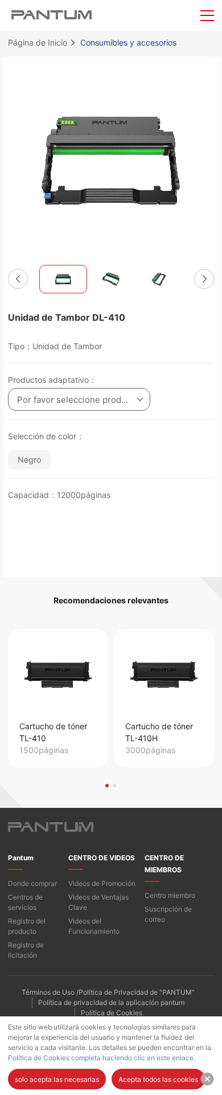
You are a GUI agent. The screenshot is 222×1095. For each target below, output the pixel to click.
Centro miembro (170, 895)
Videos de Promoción (101, 883)
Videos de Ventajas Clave (98, 902)
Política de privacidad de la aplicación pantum (111, 1002)
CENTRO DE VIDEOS (101, 857)
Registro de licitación (26, 950)
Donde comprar (32, 883)
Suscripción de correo (168, 914)
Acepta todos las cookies (158, 1079)
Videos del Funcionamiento (94, 926)
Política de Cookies (111, 1012)
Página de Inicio (37, 42)
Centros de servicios (25, 902)
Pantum (21, 857)
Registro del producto (27, 926)
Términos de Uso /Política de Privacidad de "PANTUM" (108, 992)
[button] (18, 279)
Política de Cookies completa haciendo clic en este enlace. (101, 1057)
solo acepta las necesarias (57, 1079)
